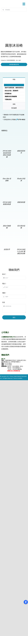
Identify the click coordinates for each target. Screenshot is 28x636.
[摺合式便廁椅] (6, 213)
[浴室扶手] (6, 236)
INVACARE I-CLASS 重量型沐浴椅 (21, 251)
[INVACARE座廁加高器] (6, 189)
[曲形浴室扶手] (21, 138)
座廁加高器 (21, 202)
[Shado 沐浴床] (21, 165)
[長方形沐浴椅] (21, 213)
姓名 (4, 274)
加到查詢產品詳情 (14, 64)
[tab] (14, 79)
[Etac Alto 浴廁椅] (6, 165)
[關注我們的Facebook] (26, 602)
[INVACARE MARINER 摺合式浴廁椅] (6, 138)
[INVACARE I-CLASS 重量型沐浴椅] (21, 236)
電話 (4, 283)
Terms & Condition (17, 378)
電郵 (4, 293)
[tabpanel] (14, 91)
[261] (13, 28)
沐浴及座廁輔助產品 (10, 60)
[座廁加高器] (21, 189)
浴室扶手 (7, 249)
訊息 (3, 302)
